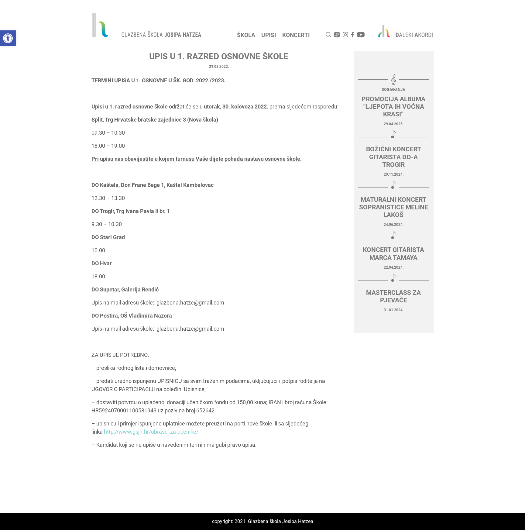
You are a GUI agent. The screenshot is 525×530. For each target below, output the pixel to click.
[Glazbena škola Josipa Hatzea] (147, 26)
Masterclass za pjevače (393, 296)
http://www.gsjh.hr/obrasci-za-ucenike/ (151, 431)
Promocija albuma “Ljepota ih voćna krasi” (393, 106)
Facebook (352, 34)
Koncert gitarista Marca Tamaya (393, 253)
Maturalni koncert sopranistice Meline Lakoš (393, 207)
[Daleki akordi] (402, 31)
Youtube (361, 34)
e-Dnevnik (337, 34)
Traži (328, 34)
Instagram (345, 34)
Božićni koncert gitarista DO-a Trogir (393, 157)
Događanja (393, 89)
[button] (8, 38)
